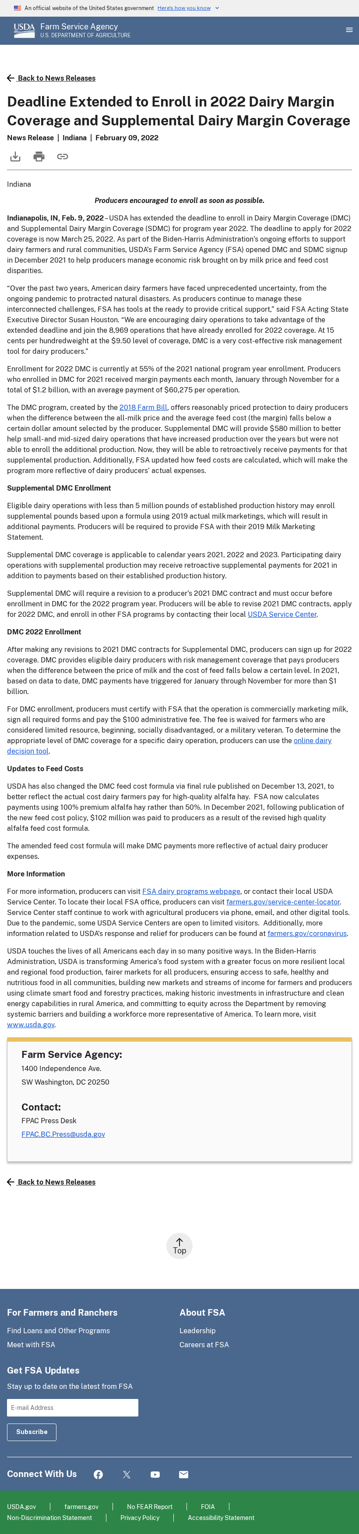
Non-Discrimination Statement (49, 1517)
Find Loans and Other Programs (58, 1331)
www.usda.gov (30, 1025)
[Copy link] (61, 161)
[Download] (14, 161)
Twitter (126, 1475)
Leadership (198, 1331)
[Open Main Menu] (348, 30)
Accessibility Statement (221, 1517)
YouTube (155, 1475)
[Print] (38, 161)
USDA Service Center (282, 614)
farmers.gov (81, 1506)
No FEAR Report (149, 1506)
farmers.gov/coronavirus (307, 933)
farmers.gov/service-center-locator (283, 902)
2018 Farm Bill (143, 407)
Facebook (98, 1475)
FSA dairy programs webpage (191, 891)
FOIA (208, 1506)
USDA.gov (21, 1506)
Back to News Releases (56, 78)
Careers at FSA (204, 1345)
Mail (183, 1475)
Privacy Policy (139, 1517)
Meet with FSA (31, 1345)
